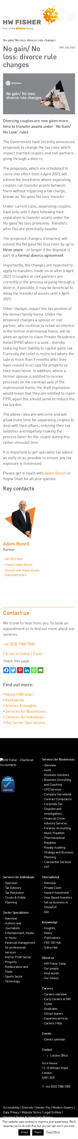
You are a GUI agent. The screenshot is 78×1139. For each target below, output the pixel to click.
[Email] (40, 670)
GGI (46, 912)
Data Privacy (11, 1112)
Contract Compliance (58, 799)
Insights (49, 928)
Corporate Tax (53, 804)
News (48, 933)
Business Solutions (56, 775)
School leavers (53, 1013)
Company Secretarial (57, 794)
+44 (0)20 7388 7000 (19, 644)
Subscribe (50, 947)
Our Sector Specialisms (25, 723)
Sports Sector (14, 976)
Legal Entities (52, 1112)
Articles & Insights (21, 706)
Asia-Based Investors (58, 897)
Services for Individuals (24, 717)
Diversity (27, 1107)
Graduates (51, 1009)
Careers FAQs (53, 1023)
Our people (51, 968)
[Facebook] (6, 670)
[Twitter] (13, 670)
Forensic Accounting (57, 828)
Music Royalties (54, 833)
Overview (50, 765)
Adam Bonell (55, 473)
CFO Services (52, 789)
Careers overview (55, 994)
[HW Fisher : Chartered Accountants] (19, 18)
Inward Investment (56, 893)
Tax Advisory (13, 888)
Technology (12, 981)
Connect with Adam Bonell (22, 570)
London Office (59, 1055)
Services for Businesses (25, 712)
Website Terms (31, 1112)
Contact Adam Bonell (18, 565)
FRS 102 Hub (52, 942)
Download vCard (15, 575)
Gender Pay (42, 1107)
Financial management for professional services (20, 947)
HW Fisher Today (55, 963)
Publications (52, 938)
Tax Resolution (14, 893)
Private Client (52, 888)
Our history (51, 978)
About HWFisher (19, 695)
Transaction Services (57, 862)
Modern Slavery (63, 1107)
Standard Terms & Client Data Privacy (27, 1117)
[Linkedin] (27, 670)
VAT (46, 867)
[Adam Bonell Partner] (39, 519)
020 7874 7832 (14, 559)
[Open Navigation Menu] (70, 18)
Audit (47, 770)
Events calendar (54, 1039)
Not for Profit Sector (18, 957)
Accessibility (11, 1107)
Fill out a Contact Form (22, 654)
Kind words (14, 700)
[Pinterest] (20, 670)
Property (10, 962)
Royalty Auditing (54, 847)
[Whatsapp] (34, 670)
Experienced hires (56, 1018)
